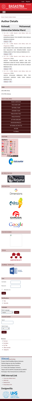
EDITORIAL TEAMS (16, 107)
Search (6, 17)
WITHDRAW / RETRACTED (16, 125)
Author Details (12, 17)
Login (23, 1)
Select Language (5, 310)
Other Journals (7, 347)
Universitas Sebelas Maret (9, 378)
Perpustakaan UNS (7, 384)
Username (4, 281)
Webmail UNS (6, 382)
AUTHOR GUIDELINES (16, 119)
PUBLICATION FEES (16, 116)
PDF (10, 41)
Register (28, 1)
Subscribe (6, 303)
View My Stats (12, 359)
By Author (6, 343)
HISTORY (16, 128)
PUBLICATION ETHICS (16, 113)
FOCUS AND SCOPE (16, 104)
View (5, 301)
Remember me (7, 289)
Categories (6, 349)
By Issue (6, 341)
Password (4, 285)
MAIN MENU (4, 12)
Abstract (6, 41)
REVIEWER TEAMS (16, 110)
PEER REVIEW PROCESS (16, 122)
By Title (5, 345)
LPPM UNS (5, 380)
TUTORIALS (16, 131)
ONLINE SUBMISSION (16, 102)
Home (2, 17)
